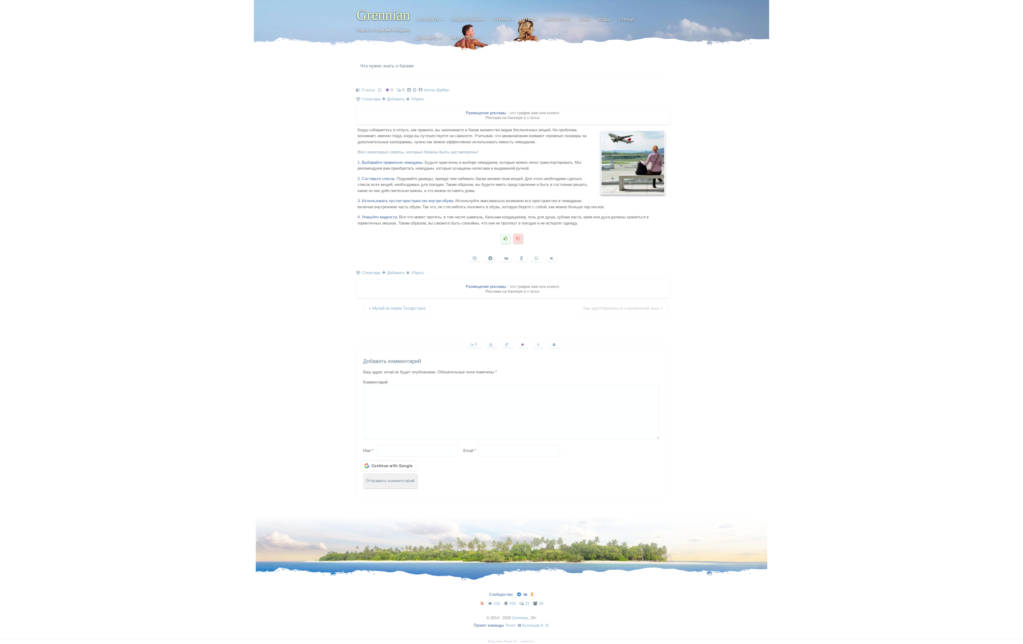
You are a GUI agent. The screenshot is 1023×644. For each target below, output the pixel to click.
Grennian (383, 15)
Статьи (626, 19)
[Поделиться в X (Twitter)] (551, 258)
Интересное (464, 38)
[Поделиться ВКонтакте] (506, 258)
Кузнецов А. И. (535, 625)
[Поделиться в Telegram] (490, 258)
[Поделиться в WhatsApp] (536, 258)
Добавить (427, 38)
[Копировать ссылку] (474, 258)
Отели (529, 19)
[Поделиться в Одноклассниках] (521, 258)
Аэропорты (557, 19)
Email (469, 450)
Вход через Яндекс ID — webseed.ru (511, 641)
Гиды (604, 19)
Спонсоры (371, 99)
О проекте (428, 19)
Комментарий (375, 382)
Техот (510, 625)
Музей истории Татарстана (397, 308)
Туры (584, 19)
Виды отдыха (466, 19)
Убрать (417, 99)
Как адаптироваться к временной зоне (623, 308)
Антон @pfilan (436, 90)
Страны (501, 19)
